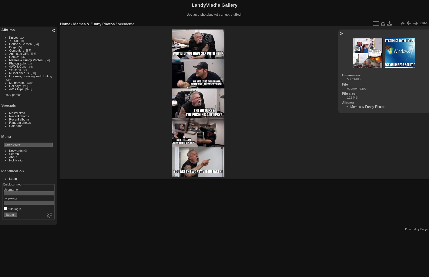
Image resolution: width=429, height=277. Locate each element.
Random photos (20, 122)
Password (10, 199)
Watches (15, 69)
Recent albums (19, 119)
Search (14, 153)
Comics (14, 57)
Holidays (15, 86)
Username (11, 189)
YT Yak (14, 40)
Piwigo (424, 229)
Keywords (16, 150)
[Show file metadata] (383, 23)
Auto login (14, 209)
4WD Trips (16, 89)
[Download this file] (389, 23)
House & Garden (20, 44)
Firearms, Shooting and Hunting (30, 76)
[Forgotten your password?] (49, 216)
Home (65, 24)
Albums (8, 30)
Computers (16, 50)
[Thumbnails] (402, 23)
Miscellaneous (19, 73)
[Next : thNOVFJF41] (415, 23)
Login (13, 178)
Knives (13, 37)
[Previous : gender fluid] (409, 23)
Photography (18, 63)
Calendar (15, 125)
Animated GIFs (19, 53)
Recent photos (19, 116)
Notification (16, 160)
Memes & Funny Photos (26, 60)
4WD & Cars (17, 66)
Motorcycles (17, 82)
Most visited (17, 113)
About (13, 157)
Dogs (12, 47)
